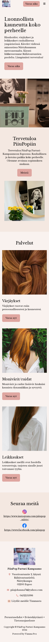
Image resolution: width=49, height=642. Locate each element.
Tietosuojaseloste (24, 620)
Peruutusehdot (13, 617)
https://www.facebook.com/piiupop (24, 530)
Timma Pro (31, 634)
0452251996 (26, 595)
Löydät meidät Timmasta (26, 601)
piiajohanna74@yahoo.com (26, 590)
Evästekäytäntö (34, 617)
